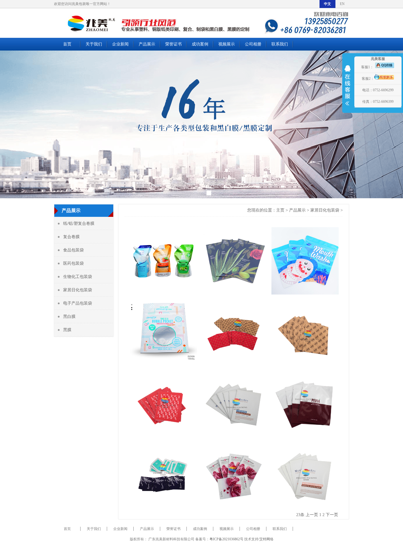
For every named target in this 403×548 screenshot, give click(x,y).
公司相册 (253, 44)
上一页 (312, 515)
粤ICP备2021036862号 (226, 539)
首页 (67, 44)
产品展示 (147, 44)
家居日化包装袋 (324, 210)
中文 (327, 4)
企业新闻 (120, 44)
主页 (280, 210)
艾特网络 (266, 539)
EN (342, 4)
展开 (347, 89)
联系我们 (279, 44)
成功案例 (200, 44)
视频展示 (226, 44)
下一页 (332, 515)
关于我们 (94, 44)
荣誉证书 (173, 44)
